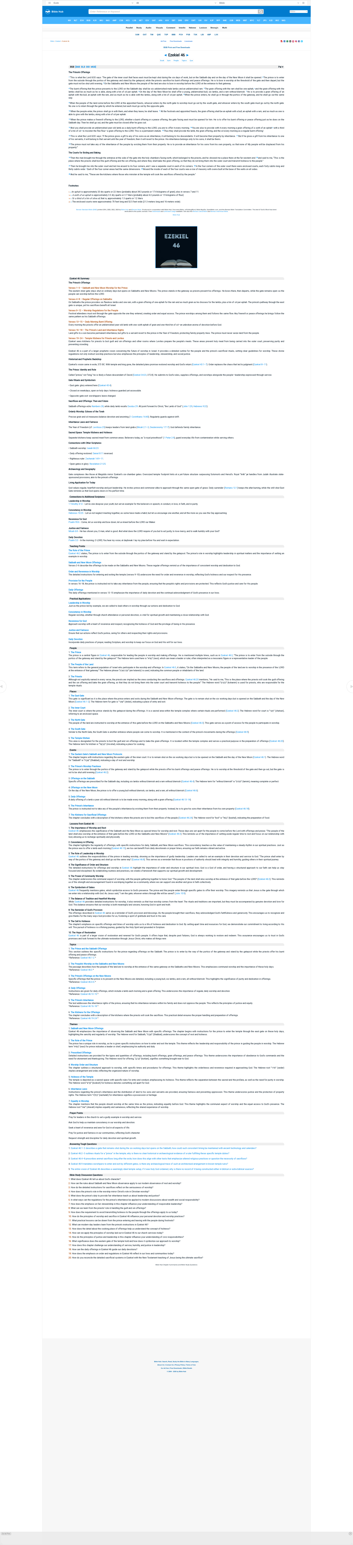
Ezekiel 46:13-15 (89, 994)
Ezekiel (58, 41)
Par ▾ (281, 67)
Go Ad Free (6, 1534)
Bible (52, 41)
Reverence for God (78, 621)
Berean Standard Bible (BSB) (86, 210)
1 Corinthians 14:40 (139, 416)
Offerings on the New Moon (84, 787)
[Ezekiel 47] (349, 692)
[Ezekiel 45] (3, 692)
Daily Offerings (76, 589)
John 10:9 (180, 893)
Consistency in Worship (80, 612)
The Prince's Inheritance (82, 805)
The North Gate (78, 720)
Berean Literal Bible (200, 211)
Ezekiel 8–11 (260, 364)
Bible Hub (124, 210)
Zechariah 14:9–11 (94, 458)
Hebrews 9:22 (200, 406)
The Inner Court (78, 707)
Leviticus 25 (99, 427)
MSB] (93, 67)
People (176, 61)
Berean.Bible (136, 210)
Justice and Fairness (79, 630)
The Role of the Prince (79, 550)
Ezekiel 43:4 (105, 385)
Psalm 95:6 (74, 522)
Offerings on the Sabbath (83, 778)
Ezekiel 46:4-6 (87, 982)
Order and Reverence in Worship (84, 571)
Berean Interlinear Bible (219, 211)
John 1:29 (187, 406)
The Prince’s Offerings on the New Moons (91, 976)
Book (162, 61)
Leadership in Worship (79, 603)
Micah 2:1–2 (143, 427)
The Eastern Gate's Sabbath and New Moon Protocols (96, 754)
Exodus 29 (133, 406)
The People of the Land (82, 664)
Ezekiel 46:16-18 (89, 1006)
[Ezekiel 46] (176, 267)
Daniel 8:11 (98, 453)
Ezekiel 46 (105, 655)
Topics (184, 61)
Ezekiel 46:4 (188, 781)
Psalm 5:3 (73, 540)
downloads (156, 211)
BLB (83, 67)
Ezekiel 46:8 (138, 859)
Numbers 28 (98, 406)
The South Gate (78, 729)
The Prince (76, 652)
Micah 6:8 (73, 531)
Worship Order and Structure (84, 1064)
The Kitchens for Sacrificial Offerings (88, 814)
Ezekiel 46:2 (74, 553)
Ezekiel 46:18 (242, 808)
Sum (169, 61)
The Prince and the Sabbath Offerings (89, 948)
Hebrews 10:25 (76, 513)
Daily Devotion (76, 639)
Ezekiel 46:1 (259, 757)
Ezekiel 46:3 (170, 667)
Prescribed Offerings (81, 1052)
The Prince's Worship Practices (86, 766)
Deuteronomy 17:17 (159, 427)
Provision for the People (80, 580)
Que (191, 61)
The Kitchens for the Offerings (85, 1012)
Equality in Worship (80, 1101)
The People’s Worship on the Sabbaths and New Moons (97, 963)
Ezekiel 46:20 (192, 679)
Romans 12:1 (231, 488)
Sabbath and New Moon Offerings (85, 562)
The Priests (76, 676)
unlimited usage (170, 211)
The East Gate (77, 695)
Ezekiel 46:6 (191, 790)
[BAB (78, 67)
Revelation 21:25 (97, 464)
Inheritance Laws (79, 1089)
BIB (88, 67)
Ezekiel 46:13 (118, 848)
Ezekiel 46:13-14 (182, 799)
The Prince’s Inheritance (82, 1000)
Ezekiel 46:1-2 (82, 701)
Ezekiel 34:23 (139, 375)
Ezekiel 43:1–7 (199, 364)
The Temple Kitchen (80, 738)
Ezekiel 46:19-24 (89, 1018)
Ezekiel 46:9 (242, 732)
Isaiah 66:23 (93, 448)
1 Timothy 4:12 (76, 504)
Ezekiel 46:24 (185, 817)
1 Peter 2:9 (169, 437)
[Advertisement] (176, 1318)
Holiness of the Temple (82, 1077)
